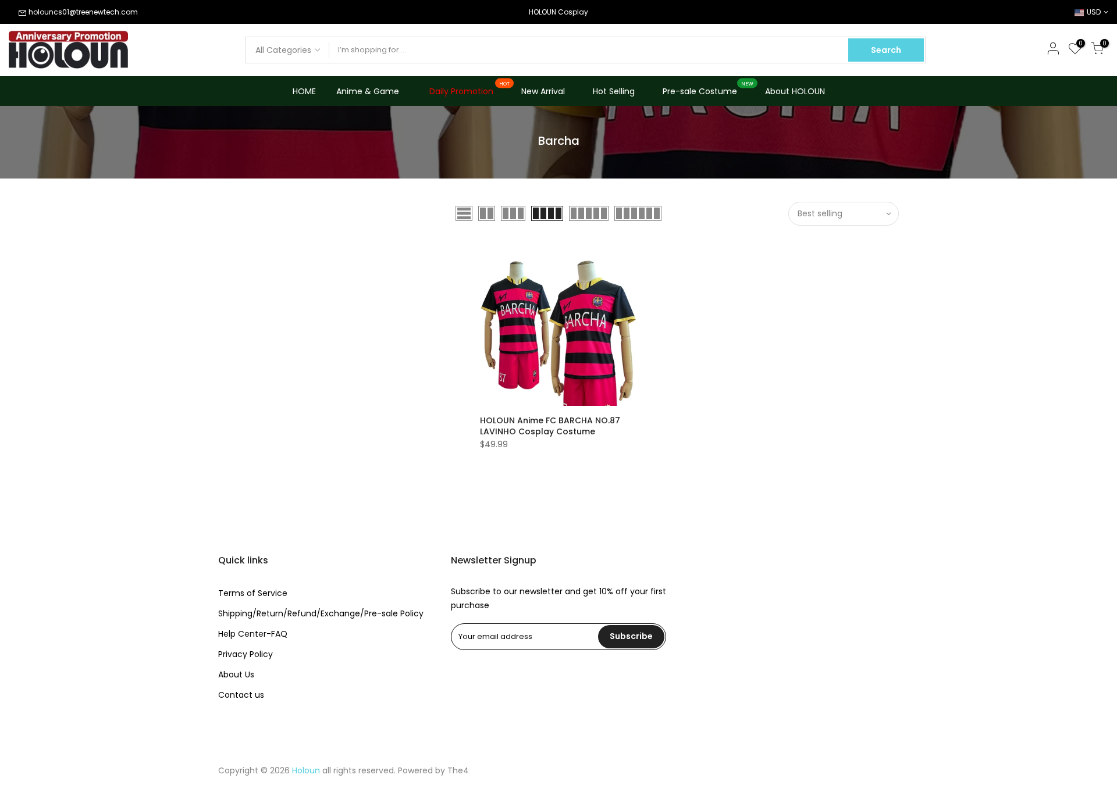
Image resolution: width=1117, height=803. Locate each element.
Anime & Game (367, 91)
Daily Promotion (469, 89)
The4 (458, 770)
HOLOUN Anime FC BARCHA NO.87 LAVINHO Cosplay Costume (550, 426)
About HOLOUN (795, 91)
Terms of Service (252, 593)
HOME (304, 91)
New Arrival (543, 91)
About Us (236, 674)
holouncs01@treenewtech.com (83, 12)
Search (886, 50)
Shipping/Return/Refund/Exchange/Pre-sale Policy (321, 613)
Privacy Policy (245, 654)
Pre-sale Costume (708, 89)
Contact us (241, 695)
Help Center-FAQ (252, 634)
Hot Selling (614, 91)
